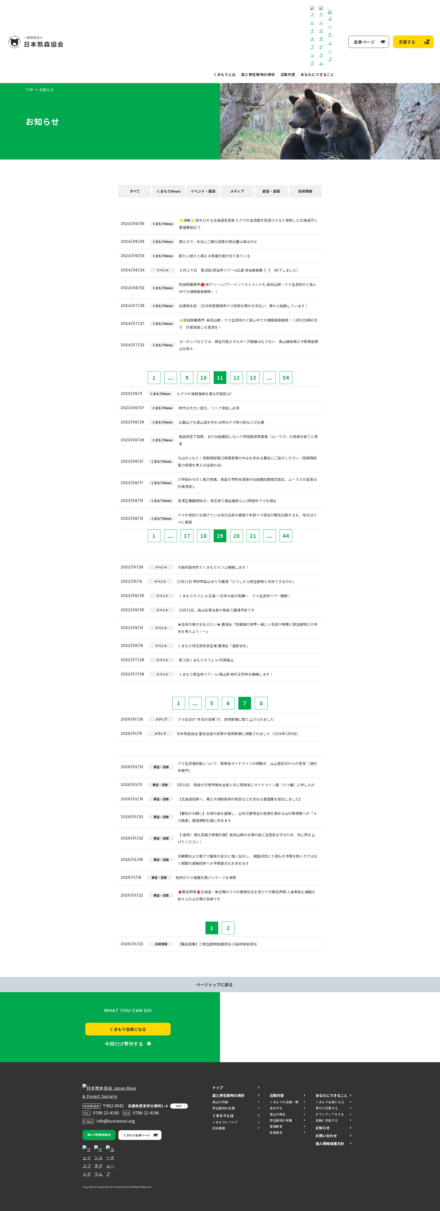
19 (220, 535)
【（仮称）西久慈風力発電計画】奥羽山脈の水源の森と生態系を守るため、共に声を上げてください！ (246, 838)
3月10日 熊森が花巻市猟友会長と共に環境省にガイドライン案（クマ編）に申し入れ (246, 784)
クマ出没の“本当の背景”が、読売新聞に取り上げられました (226, 719)
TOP (29, 89)
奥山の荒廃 (220, 1102)
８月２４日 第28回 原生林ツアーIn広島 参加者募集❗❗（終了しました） (239, 270)
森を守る (276, 1108)
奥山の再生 (278, 1114)
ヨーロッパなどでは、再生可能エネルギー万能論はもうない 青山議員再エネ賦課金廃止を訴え (248, 345)
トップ (217, 1087)
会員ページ (364, 42)
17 (187, 535)
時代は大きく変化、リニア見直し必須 (209, 407)
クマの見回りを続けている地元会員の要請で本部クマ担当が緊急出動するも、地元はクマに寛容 (247, 518)
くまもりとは (224, 74)
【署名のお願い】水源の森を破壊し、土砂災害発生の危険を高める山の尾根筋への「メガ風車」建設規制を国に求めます (247, 817)
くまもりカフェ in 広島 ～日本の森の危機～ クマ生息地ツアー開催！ (235, 595)
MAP (179, 1106)
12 (236, 377)
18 (203, 535)
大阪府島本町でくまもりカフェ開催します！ (213, 567)
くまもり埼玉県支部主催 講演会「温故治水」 (214, 645)
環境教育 (276, 1126)
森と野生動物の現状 (258, 74)
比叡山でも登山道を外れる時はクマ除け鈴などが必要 (221, 422)
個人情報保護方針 (329, 1143)
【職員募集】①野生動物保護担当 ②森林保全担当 (217, 944)
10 (203, 377)
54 (286, 377)
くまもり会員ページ (136, 1135)
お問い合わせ (326, 1135)
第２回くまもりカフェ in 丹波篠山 (206, 659)
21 (253, 535)
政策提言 (276, 1132)
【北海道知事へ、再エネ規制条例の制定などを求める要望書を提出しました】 (240, 799)
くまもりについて (225, 1122)
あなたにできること (317, 74)
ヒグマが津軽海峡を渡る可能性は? (204, 393)
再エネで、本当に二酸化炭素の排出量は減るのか (218, 241)
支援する (407, 42)
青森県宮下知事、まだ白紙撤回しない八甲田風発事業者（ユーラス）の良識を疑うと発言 (248, 440)
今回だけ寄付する (124, 1043)
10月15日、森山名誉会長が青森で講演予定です (217, 610)
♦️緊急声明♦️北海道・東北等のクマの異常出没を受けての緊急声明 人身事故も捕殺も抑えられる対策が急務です (246, 895)
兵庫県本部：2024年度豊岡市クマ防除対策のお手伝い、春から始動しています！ (243, 305)
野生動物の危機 (223, 1108)
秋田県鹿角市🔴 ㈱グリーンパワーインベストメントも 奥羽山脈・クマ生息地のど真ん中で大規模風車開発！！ (248, 288)
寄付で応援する (326, 1108)
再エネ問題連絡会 (99, 1135)
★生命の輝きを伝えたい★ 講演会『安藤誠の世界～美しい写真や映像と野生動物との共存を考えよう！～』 (248, 628)
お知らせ (322, 1127)
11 (220, 377)
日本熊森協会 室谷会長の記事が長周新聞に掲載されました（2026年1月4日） (238, 733)
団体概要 (218, 1128)
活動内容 (287, 74)
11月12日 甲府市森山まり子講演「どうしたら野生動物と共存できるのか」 (236, 581)
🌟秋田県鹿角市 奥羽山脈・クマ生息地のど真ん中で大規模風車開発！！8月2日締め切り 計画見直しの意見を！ (248, 323)
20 (236, 535)
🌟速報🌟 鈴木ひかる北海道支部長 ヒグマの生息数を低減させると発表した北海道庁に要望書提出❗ (248, 224)
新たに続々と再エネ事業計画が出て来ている (214, 255)
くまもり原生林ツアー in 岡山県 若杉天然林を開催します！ (226, 674)
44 (286, 535)
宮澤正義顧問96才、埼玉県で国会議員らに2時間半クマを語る (227, 500)
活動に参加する (326, 1120)
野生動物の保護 (281, 1120)
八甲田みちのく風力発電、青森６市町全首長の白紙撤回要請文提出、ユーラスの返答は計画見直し (247, 483)
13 (253, 377)
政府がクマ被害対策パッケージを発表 (206, 877)
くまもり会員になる (127, 1029)
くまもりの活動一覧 (284, 1102)
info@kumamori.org (116, 1121)
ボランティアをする (329, 1114)
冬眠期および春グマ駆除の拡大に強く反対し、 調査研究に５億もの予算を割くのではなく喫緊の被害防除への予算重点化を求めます (248, 860)
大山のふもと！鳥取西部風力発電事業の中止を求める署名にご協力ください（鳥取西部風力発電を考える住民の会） (247, 461)
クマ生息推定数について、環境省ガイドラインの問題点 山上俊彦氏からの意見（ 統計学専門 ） (247, 767)
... (170, 377)
